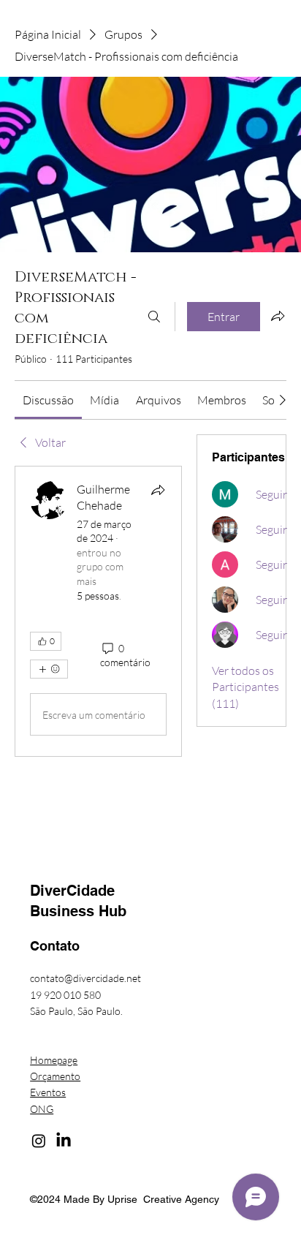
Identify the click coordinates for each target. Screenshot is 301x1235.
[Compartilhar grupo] (277, 316)
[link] (48, 400)
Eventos (48, 1092)
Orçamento (55, 1076)
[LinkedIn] (63, 1140)
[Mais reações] (49, 669)
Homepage (53, 1060)
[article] (98, 611)
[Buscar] (154, 316)
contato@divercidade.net (85, 978)
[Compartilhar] (158, 490)
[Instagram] (38, 1140)
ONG (41, 1109)
